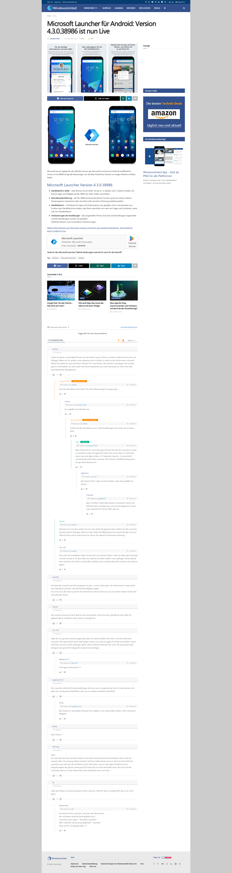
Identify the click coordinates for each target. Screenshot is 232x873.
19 (91, 38)
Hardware (116, 298)
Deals (157, 8)
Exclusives (144, 8)
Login (172, 2)
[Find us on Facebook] (145, 2)
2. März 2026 (52, 309)
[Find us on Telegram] (162, 2)
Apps (82, 298)
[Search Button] (184, 8)
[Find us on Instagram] (155, 2)
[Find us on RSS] (165, 2)
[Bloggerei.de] (166, 857)
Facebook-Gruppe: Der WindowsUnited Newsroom (119, 864)
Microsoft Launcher (72, 238)
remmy (74, 385)
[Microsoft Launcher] (54, 241)
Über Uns (50, 2)
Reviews (131, 8)
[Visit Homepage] (62, 8)
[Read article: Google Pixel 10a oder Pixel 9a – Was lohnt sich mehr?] (61, 290)
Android (55, 258)
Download (132, 243)
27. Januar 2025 (116, 312)
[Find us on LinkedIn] (159, 2)
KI (165, 8)
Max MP (74, 663)
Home (49, 16)
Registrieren (181, 2)
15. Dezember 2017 (71, 38)
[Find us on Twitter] (149, 2)
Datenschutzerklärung (70, 2)
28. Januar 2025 (85, 309)
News (54, 16)
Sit (72, 809)
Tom (94, 477)
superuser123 (76, 706)
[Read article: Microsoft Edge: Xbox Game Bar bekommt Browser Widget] (92, 290)
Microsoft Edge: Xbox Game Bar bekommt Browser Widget (91, 304)
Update (81, 258)
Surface (106, 8)
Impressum (57, 2)
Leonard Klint (54, 38)
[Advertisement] (164, 69)
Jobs (142, 864)
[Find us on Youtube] (152, 2)
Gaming (119, 8)
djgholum (102, 498)
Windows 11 (90, 8)
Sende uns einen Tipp (78, 866)
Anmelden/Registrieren (128, 327)
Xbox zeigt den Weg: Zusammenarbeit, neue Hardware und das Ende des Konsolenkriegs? (124, 306)
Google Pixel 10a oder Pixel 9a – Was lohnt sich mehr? (60, 304)
